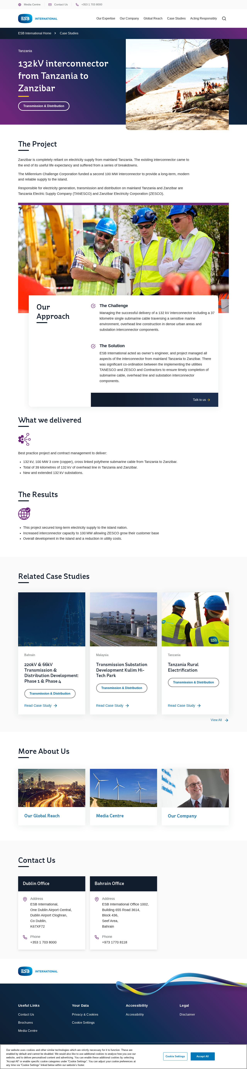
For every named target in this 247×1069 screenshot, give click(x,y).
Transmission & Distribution (43, 106)
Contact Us (60, 4)
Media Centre (32, 4)
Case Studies (176, 18)
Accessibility (135, 1014)
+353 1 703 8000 (91, 4)
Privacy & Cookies (85, 1014)
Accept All (202, 1056)
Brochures (25, 1022)
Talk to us (200, 399)
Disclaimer (187, 1014)
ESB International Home (34, 33)
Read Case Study (38, 706)
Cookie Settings (83, 1022)
